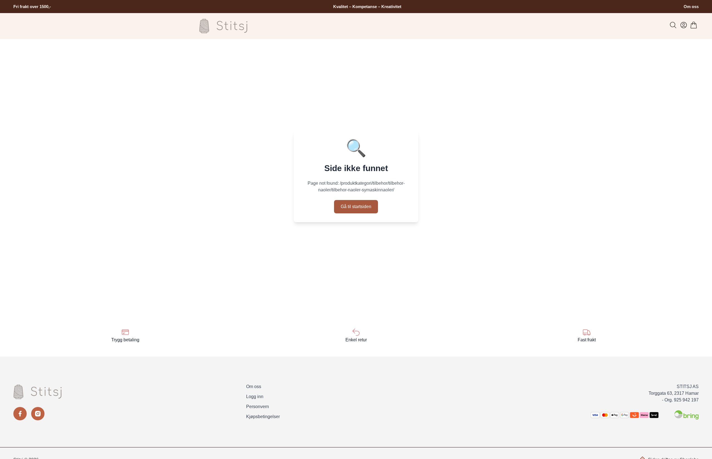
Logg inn (254, 396)
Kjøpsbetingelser (263, 416)
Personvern (257, 406)
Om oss (691, 6)
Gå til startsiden (356, 206)
